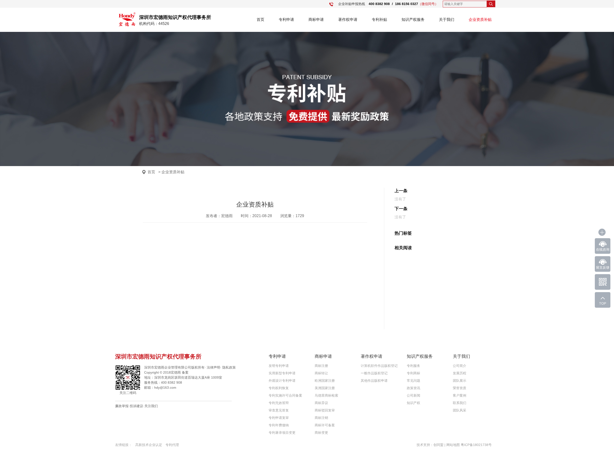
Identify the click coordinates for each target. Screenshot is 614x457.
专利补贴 (379, 19)
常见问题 (413, 380)
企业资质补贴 (480, 19)
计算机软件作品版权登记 (379, 366)
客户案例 (459, 395)
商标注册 (321, 366)
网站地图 (453, 445)
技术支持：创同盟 (430, 445)
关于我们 (446, 19)
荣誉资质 (459, 388)
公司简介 (459, 366)
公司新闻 (413, 395)
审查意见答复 (279, 410)
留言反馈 (602, 267)
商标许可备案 (325, 425)
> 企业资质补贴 (171, 172)
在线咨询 (602, 249)
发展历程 (459, 373)
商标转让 (321, 373)
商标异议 (321, 403)
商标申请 (316, 19)
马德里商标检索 (326, 395)
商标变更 (321, 432)
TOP (602, 303)
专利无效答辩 (279, 403)
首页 (260, 19)
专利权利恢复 (279, 388)
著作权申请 (347, 19)
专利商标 (413, 373)
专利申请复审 (279, 418)
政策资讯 (413, 388)
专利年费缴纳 (279, 425)
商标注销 (321, 418)
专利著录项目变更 (282, 432)
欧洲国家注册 (325, 380)
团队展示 (459, 380)
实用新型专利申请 (282, 373)
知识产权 (413, 403)
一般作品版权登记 (374, 373)
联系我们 (459, 403)
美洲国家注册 (325, 388)
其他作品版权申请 (374, 380)
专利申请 (286, 19)
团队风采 (459, 410)
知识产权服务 (413, 19)
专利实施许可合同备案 (285, 395)
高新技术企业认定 (148, 445)
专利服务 (413, 366)
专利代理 (172, 445)
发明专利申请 (279, 366)
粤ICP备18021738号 (476, 445)
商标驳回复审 (325, 410)
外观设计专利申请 (282, 380)
